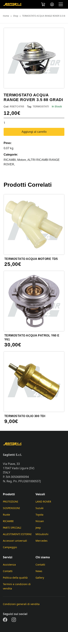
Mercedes (42, 540)
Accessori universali (15, 540)
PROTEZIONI (10, 501)
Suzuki (40, 508)
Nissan (40, 521)
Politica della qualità (15, 577)
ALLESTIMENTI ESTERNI (17, 534)
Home (6, 15)
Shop (15, 15)
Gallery (40, 577)
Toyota (39, 514)
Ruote (6, 514)
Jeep (38, 527)
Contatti (8, 571)
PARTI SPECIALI (12, 527)
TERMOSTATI (41, 106)
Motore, (22, 159)
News (39, 571)
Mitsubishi (42, 534)
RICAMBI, (10, 159)
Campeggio (10, 547)
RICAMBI (8, 521)
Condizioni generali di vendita (21, 604)
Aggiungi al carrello (34, 131)
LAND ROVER (43, 501)
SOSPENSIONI (11, 508)
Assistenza (9, 564)
